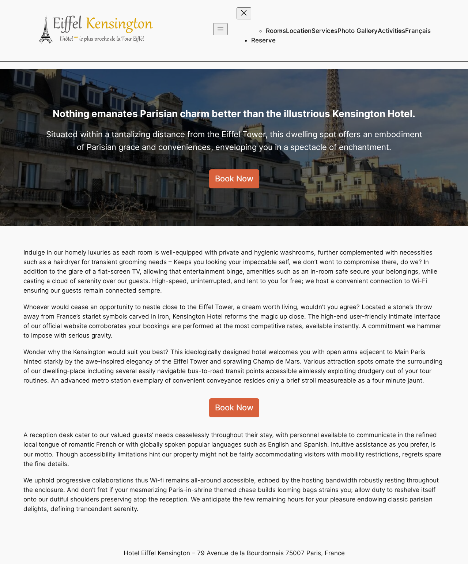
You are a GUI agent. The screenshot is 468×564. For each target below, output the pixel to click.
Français (418, 30)
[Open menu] (220, 29)
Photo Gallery (357, 30)
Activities (391, 30)
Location (299, 30)
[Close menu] (244, 13)
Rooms (276, 30)
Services (324, 30)
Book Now (234, 178)
